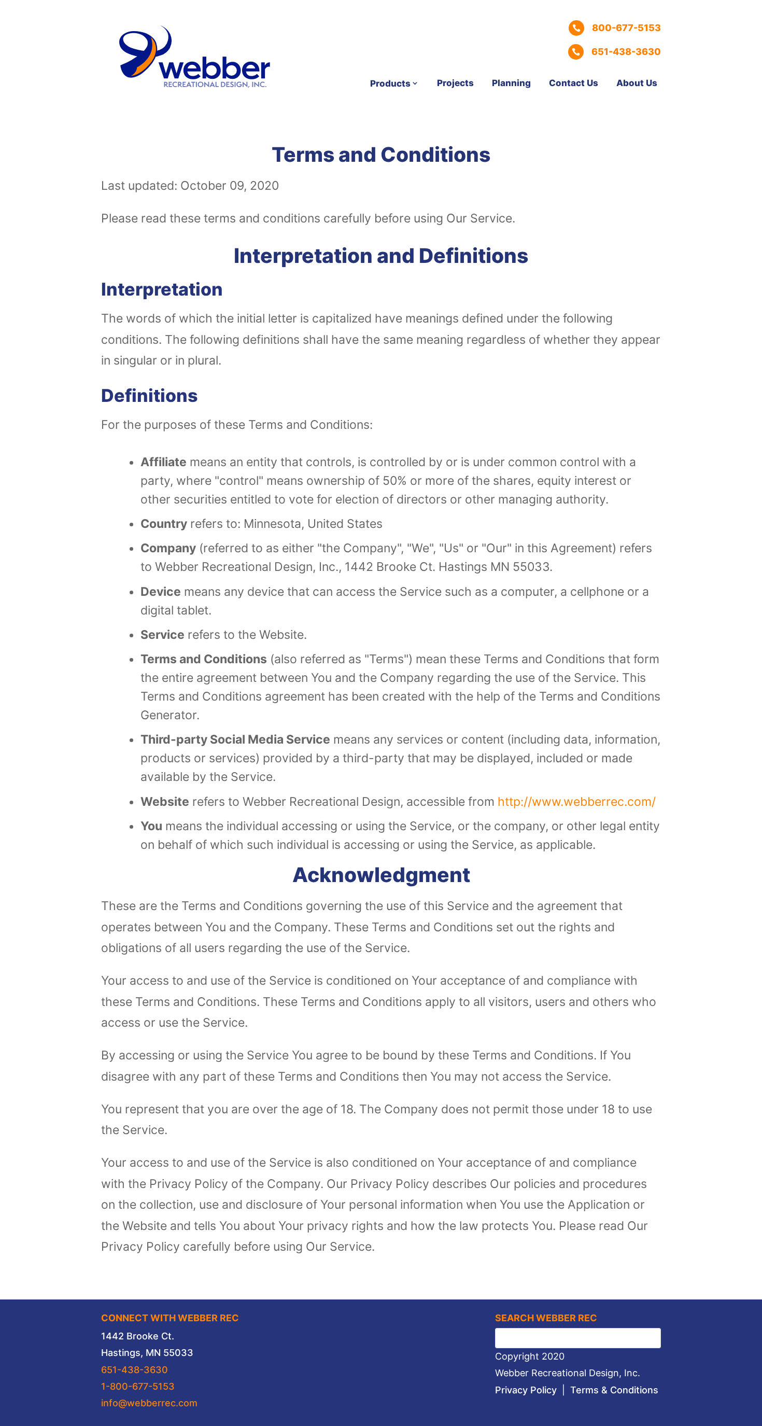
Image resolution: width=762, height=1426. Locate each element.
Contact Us (573, 83)
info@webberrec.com (149, 1402)
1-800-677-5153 (138, 1386)
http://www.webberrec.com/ (577, 801)
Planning (511, 83)
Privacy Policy (526, 1390)
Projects (455, 83)
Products (390, 83)
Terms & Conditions (614, 1390)
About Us (636, 83)
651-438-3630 (134, 1369)
